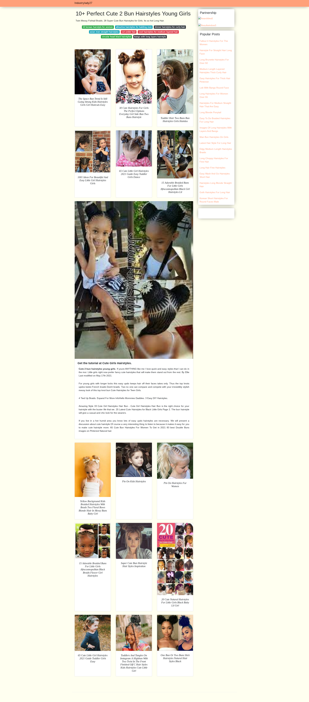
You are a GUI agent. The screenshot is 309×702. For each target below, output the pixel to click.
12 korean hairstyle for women (98, 27)
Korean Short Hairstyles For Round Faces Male (214, 200)
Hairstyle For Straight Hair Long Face (216, 52)
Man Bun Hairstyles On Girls (214, 137)
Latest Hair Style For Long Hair (215, 143)
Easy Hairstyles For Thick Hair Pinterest (215, 80)
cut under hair (129, 32)
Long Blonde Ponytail (210, 112)
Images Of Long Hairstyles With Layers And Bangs (216, 129)
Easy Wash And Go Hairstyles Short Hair (215, 175)
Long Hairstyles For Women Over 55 (214, 95)
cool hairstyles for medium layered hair (158, 32)
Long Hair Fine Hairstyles (212, 167)
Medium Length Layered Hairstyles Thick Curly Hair (213, 71)
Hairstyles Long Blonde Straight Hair (216, 185)
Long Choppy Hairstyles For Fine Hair (214, 160)
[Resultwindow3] (207, 25)
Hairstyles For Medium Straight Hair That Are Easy (215, 105)
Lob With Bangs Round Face (214, 87)
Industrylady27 (83, 3)
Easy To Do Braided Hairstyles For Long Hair (215, 120)
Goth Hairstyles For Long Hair (215, 192)
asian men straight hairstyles (104, 32)
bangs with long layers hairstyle (150, 36)
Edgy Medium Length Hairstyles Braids (216, 151)
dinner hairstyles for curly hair (170, 27)
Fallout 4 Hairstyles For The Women (214, 43)
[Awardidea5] (205, 18)
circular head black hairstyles (116, 36)
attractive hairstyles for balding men (134, 27)
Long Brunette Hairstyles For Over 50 (214, 61)
